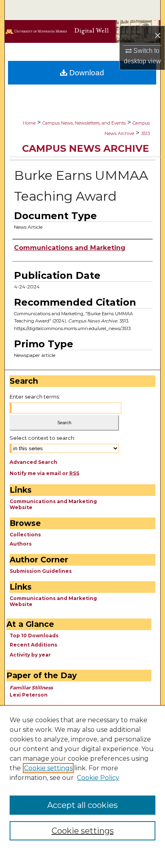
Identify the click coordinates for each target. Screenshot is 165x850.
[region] (82, 777)
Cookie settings (48, 768)
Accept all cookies (82, 805)
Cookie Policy (98, 778)
